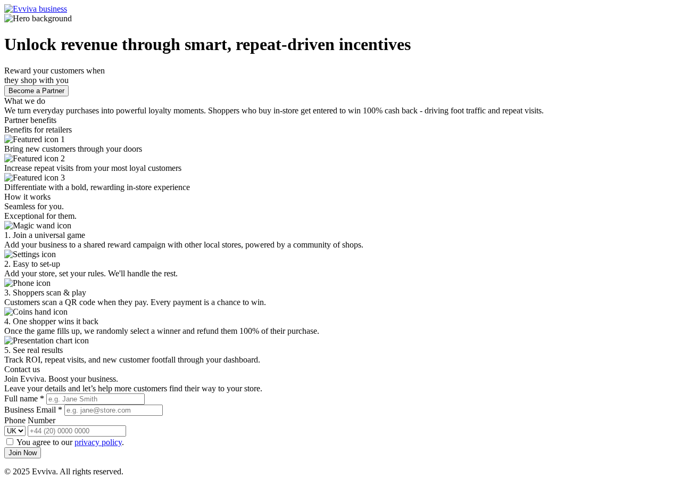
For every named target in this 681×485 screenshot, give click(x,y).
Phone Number (29, 420)
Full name (24, 398)
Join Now (23, 453)
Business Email (33, 409)
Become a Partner (36, 91)
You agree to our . (70, 442)
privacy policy (98, 442)
